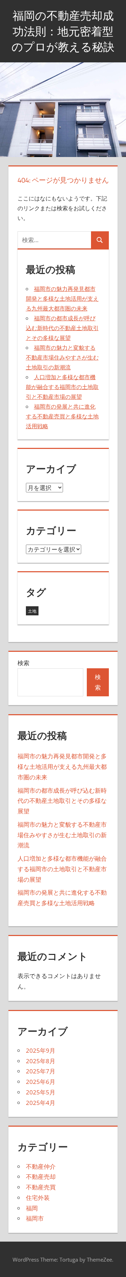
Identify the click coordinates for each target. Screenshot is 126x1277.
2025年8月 (40, 1061)
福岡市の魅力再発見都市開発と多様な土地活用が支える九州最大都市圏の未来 (62, 298)
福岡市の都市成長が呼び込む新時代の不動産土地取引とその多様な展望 (62, 328)
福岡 (32, 1208)
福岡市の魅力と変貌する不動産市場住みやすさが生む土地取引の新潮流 (62, 357)
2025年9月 (40, 1050)
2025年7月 (40, 1071)
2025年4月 (40, 1103)
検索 (23, 663)
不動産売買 (41, 1187)
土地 (32, 611)
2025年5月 (40, 1092)
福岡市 (35, 1218)
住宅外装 (38, 1198)
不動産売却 (41, 1177)
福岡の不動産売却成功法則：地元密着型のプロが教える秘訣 (63, 31)
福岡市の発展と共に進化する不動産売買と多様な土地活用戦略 (62, 416)
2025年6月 (40, 1082)
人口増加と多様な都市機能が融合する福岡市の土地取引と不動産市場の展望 (62, 387)
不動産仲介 (41, 1166)
